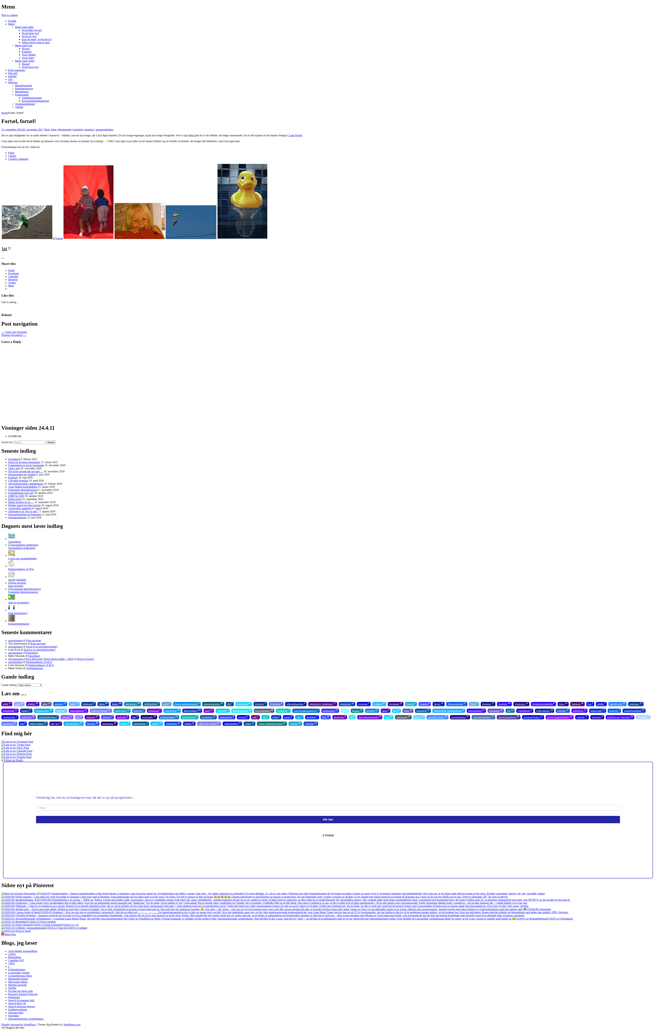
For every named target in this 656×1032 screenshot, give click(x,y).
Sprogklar (13, 1015)
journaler (222, 710)
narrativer (89, 129)
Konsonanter (22, 94)
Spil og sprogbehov (18, 602)
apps (19, 704)
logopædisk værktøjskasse (449, 710)
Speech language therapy (21, 1006)
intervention (192, 710)
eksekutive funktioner (323, 704)
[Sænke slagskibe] (11, 576)
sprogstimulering (508, 717)
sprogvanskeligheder (559, 717)
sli (352, 717)
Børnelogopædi (23, 85)
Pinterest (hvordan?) (13, 335)
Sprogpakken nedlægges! (22, 547)
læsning (372, 710)
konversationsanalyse (306, 710)
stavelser (597, 717)
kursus (357, 710)
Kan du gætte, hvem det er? (37, 39)
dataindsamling (213, 704)
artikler (33, 704)
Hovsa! (26, 48)
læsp (385, 710)
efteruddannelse (295, 704)
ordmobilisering (48, 717)
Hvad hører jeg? (30, 33)
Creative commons (18, 159)
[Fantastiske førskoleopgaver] (24, 588)
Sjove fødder (29, 54)
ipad (209, 710)
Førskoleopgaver (24, 88)
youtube (311, 723)
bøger (116, 704)
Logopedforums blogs (20, 975)
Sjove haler (28, 57)
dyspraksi (276, 704)
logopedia (496, 710)
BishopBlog (14, 957)
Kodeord (13, 477)
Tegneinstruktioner (25, 103)
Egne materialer (16, 70)
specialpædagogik (370, 717)
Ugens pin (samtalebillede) (22, 558)
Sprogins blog (15, 1012)
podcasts (122, 717)
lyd (510, 710)
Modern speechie (17, 984)
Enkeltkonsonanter (32, 97)
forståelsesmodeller (543, 704)
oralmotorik (10, 717)
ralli (255, 717)
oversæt (67, 717)
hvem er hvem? (101, 710)
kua (345, 710)
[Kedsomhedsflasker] (11, 620)
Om (10, 79)
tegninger (9, 723)
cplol (166, 704)
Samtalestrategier (17, 517)
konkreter (283, 710)
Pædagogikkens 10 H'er (21, 569)
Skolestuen (14, 997)
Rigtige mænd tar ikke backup (24, 505)
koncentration (264, 710)
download (244, 704)
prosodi (243, 717)
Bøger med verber (25, 60)
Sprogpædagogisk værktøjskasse (25, 483)
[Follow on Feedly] (12, 760)
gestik (601, 704)
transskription (74, 723)
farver (438, 704)
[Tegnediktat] (11, 538)
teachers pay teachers (620, 717)
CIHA (11, 963)
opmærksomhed (634, 710)
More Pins (10, 934)
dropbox (260, 704)
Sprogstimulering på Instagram (24, 514)
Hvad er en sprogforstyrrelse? (42, 646)
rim (265, 717)
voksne (295, 723)
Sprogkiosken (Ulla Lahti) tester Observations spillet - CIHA (40, 659)
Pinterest (12, 82)
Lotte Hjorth (295, 135)
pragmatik (149, 717)
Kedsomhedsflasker (18, 623)
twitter (125, 723)
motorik (563, 710)
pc (79, 717)
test (23, 723)
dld (230, 704)
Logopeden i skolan (19, 972)
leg (396, 710)
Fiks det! (13, 73)
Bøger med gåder (24, 27)
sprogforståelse (437, 717)
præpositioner (169, 717)
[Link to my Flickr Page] (15, 747)
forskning (521, 704)
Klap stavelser (15, 585)
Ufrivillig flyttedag (18, 480)
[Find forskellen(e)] (11, 610)
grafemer (636, 704)
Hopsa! (26, 64)
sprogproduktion (104, 129)
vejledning (173, 723)
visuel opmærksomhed (272, 723)
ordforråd (28, 717)
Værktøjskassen (34, 668)
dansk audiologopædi (186, 704)
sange (288, 717)
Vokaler (19, 107)
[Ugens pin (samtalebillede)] (11, 555)
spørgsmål (403, 717)
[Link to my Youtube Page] (16, 757)
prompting (208, 717)
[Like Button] (2, 258)
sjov (326, 717)
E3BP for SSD (16, 496)
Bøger (11, 24)
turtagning (109, 723)
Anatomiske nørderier (20, 508)
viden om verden (209, 723)
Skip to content (9, 15)
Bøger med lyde (23, 45)
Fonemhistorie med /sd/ (20, 492)
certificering (151, 704)
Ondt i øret (14, 468)
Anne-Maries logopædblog (22, 486)
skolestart (340, 717)
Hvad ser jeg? (29, 36)
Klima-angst (14, 499)
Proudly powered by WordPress (18, 1024)
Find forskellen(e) (17, 613)
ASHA (12, 954)
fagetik (411, 704)
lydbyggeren (544, 710)
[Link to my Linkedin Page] (16, 750)
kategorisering (242, 710)
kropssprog (330, 710)
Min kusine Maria (17, 981)
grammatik (10, 710)
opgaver (614, 710)
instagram (154, 710)
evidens (379, 704)
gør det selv (617, 704)
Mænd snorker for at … (21, 502)
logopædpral (476, 710)
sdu (299, 717)
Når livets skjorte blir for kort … (25, 471)
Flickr (11, 152)
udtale (156, 723)
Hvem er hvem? (85, 659)
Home (4, 112)
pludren (107, 717)
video (249, 723)
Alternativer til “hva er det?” (23, 511)
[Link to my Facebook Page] (17, 741)
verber (189, 723)
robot (276, 717)
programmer (189, 717)
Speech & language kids (21, 1000)
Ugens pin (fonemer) (14, 332)
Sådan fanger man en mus (36, 42)
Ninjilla (12, 988)
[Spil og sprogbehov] (11, 599)
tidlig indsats (38, 723)
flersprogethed (457, 704)
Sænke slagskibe (17, 579)
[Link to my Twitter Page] (15, 744)
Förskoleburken (16, 969)
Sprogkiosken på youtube (22, 474)
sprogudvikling (533, 717)
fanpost (425, 704)
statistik (582, 717)
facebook (395, 704)
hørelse (61, 710)
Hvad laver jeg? (30, 67)
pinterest (92, 717)
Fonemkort (14, 459)
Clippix (12, 155)
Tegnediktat (14, 541)
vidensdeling (232, 723)
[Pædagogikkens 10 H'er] (11, 566)
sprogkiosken (15, 640)
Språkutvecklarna (17, 1009)
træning (92, 723)
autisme (60, 704)
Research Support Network (23, 994)
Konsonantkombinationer (35, 100)
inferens (139, 710)
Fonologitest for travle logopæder (26, 465)
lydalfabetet (525, 710)
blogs (103, 704)
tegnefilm (643, 717)
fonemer (488, 704)
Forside (12, 20)
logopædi (78, 129)
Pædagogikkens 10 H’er (39, 662)
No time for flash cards (20, 991)
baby (74, 704)
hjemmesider (64, 129)
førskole (577, 704)
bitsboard (88, 704)
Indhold (12, 76)
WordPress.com (71, 1024)
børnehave (132, 704)
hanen (26, 710)
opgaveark (597, 710)
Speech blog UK (17, 1003)
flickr (47, 129)
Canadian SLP (16, 960)
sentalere (312, 717)
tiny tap (56, 723)
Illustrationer (22, 91)
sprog (419, 717)
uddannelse (141, 723)
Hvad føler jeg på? (32, 30)
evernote (363, 704)
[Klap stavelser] (17, 582)
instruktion (172, 710)
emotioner (347, 704)
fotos (53, 129)
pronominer (227, 717)
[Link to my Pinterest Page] (16, 754)
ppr (135, 717)
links (408, 710)
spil (388, 717)
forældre (504, 704)
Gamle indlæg (9, 685)
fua (590, 704)
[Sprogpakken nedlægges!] (23, 544)
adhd (7, 704)
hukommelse (78, 710)
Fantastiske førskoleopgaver (23, 489)
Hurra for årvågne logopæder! (24, 462)
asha (46, 704)
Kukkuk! (27, 51)
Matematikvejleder (18, 978)
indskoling (122, 710)
